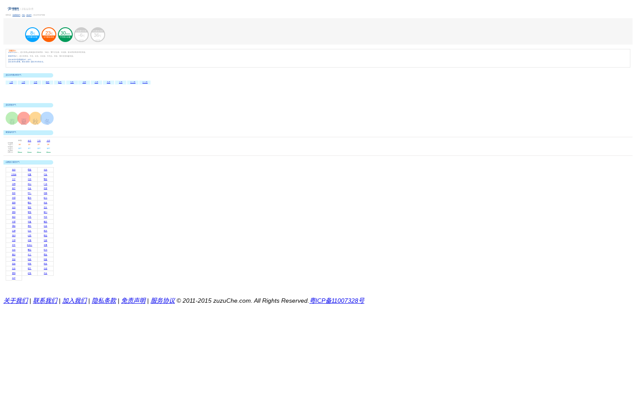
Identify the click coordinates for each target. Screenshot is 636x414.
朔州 (14, 235)
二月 (23, 82)
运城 (29, 273)
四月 (47, 82)
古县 (29, 188)
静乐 (29, 203)
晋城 (14, 203)
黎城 (29, 212)
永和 (45, 268)
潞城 (14, 212)
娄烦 (29, 207)
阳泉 (14, 259)
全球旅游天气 (16, 15)
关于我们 (15, 300)
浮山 (29, 184)
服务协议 (163, 300)
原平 (29, 268)
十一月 (132, 82)
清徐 (29, 226)
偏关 (45, 222)
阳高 (45, 259)
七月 (84, 82)
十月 (120, 82)
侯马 (45, 198)
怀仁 (29, 193)
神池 (45, 235)
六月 (72, 82)
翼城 (14, 273)
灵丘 (45, 207)
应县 (45, 264)
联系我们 (45, 300)
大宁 (14, 179)
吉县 (45, 203)
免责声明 (133, 300)
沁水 (29, 231)
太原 (14, 240)
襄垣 (29, 250)
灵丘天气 (29, 15)
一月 (11, 82)
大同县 (13, 174)
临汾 (14, 217)
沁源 (14, 231)
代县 (45, 174)
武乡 (14, 245)
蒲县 (14, 226)
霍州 (29, 198)
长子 (14, 278)
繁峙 (45, 179)
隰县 (45, 255)
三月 (35, 82)
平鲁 (29, 222)
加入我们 (74, 300)
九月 (108, 82)
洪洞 (14, 198)
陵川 (45, 212)
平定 (45, 217)
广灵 (45, 184)
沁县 (45, 226)
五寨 (45, 245)
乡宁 (29, 255)
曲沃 (45, 231)
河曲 (45, 193)
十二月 (145, 82)
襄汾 (14, 255)
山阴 (29, 235)
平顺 (14, 222)
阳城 (29, 264)
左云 (45, 273)
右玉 (14, 268)
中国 (23, 15)
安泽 (14, 170)
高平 (14, 188)
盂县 (14, 264)
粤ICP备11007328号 (336, 300)
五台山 (29, 245)
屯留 (45, 240)
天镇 (29, 240)
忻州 (45, 250)
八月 (96, 82)
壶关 (14, 193)
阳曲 (29, 259)
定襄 (29, 174)
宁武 (29, 217)
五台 (14, 250)
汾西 (14, 184)
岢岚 (14, 207)
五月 (59, 82)
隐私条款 (104, 300)
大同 (29, 179)
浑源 (45, 188)
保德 (29, 170)
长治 (45, 170)
